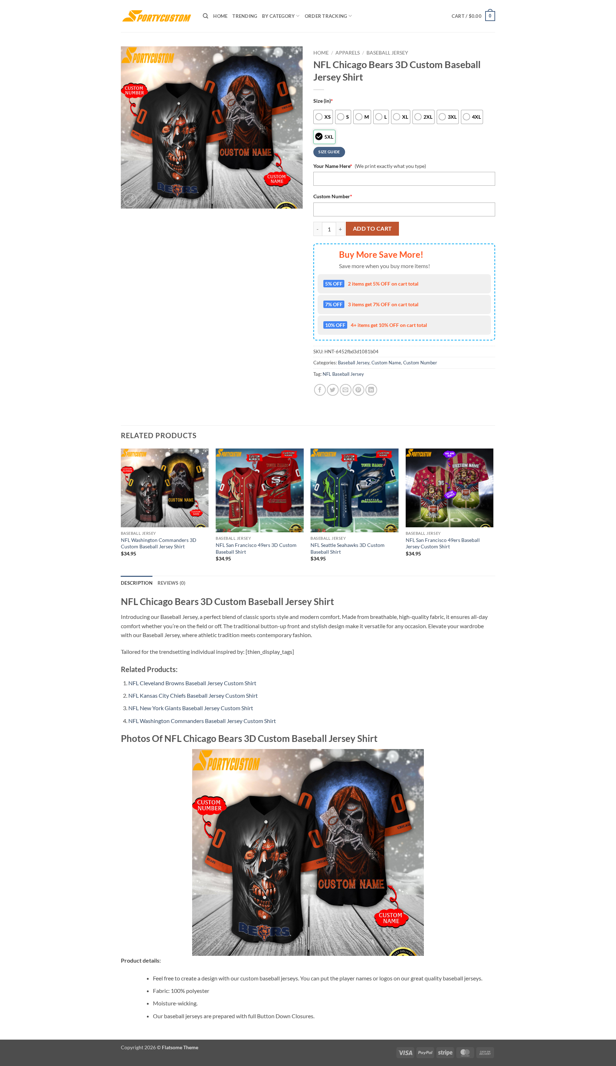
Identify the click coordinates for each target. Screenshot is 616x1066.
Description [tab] (137, 583)
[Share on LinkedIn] (371, 390)
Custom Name (386, 362)
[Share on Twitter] (333, 390)
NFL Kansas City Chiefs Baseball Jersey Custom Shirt (193, 695)
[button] (473, 16)
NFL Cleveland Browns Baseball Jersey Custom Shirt (192, 683)
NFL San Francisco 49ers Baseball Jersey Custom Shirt (443, 543)
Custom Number (332, 196)
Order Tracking (326, 16)
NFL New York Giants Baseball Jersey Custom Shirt (190, 707)
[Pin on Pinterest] (358, 390)
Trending (244, 16)
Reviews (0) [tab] (172, 583)
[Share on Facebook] (320, 390)
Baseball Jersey (387, 53)
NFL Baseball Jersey (343, 374)
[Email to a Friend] (345, 390)
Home (220, 16)
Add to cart (372, 228)
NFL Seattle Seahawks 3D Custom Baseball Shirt (347, 548)
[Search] (205, 16)
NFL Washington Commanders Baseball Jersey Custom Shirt (202, 720)
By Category (278, 16)
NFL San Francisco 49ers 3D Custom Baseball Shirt (256, 548)
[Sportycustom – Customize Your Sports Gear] (156, 16)
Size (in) (323, 101)
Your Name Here (332, 166)
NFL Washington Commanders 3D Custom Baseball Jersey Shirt (158, 543)
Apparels (347, 53)
